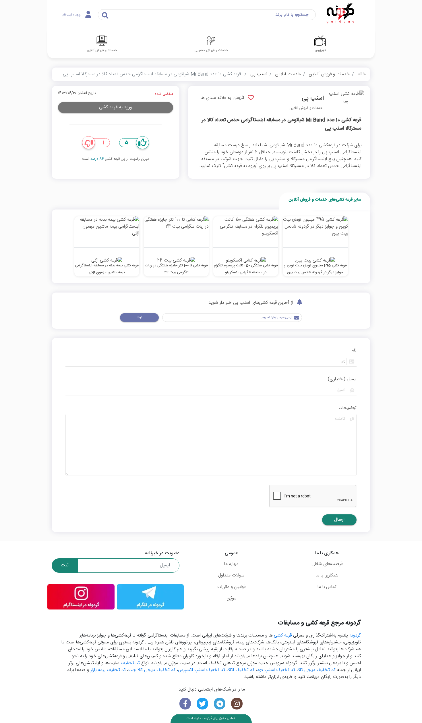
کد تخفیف (130, 663)
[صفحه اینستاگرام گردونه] (236, 703)
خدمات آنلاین (288, 74)
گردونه (355, 635)
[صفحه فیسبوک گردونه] (185, 703)
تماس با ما (327, 587)
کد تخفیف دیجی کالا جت (151, 670)
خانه (362, 74)
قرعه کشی (283, 635)
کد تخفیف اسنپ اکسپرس (201, 670)
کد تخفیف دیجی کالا (317, 670)
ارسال (339, 520)
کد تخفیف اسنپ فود (276, 670)
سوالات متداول (231, 575)
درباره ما (231, 564)
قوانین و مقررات (231, 587)
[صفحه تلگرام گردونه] (219, 703)
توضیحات (347, 408)
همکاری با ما (327, 575)
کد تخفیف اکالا (241, 670)
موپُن (231, 598)
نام (354, 350)
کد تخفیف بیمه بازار (108, 670)
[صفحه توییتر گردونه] (202, 703)
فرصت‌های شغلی (326, 564)
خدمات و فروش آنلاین (329, 74)
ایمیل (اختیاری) (342, 379)
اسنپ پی (258, 74)
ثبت (139, 317)
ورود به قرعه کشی (115, 107)
